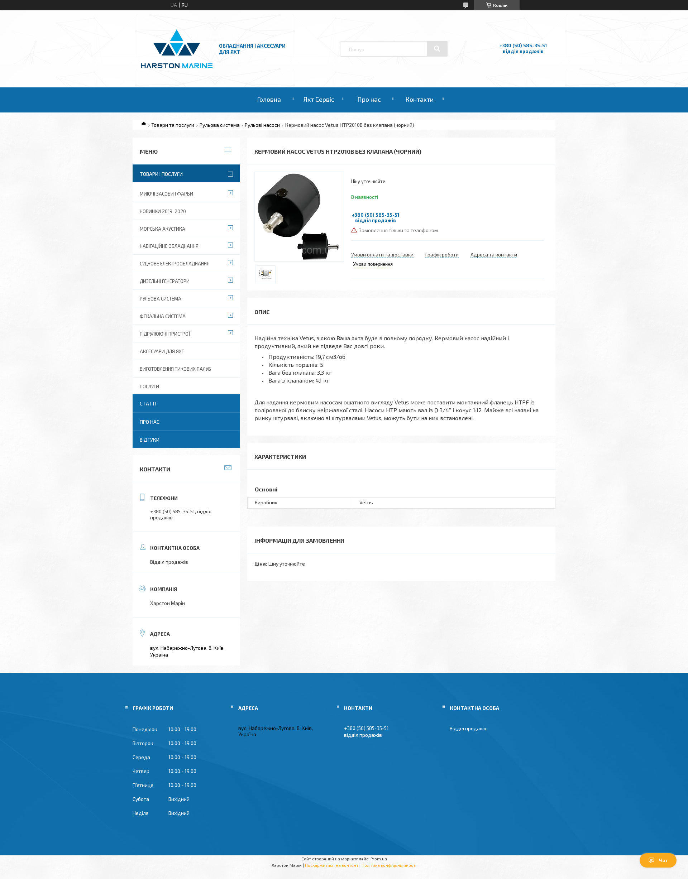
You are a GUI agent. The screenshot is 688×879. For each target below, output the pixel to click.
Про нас (369, 99)
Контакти (419, 99)
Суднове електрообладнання (175, 263)
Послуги (149, 386)
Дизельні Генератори (165, 281)
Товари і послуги (161, 174)
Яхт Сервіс (319, 99)
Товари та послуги (172, 125)
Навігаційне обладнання (169, 246)
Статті (148, 403)
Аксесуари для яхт (162, 351)
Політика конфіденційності (389, 865)
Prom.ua (379, 858)
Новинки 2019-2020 (163, 211)
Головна (269, 99)
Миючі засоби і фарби (166, 194)
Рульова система (220, 125)
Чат (663, 860)
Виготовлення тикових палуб (175, 369)
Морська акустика (162, 229)
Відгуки (149, 440)
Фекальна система (163, 316)
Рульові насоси (262, 125)
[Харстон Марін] (176, 68)
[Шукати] (437, 48)
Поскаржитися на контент (331, 865)
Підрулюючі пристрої (165, 334)
